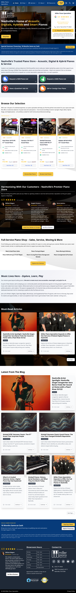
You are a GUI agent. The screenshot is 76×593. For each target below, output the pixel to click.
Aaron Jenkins (61, 203)
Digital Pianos (44, 340)
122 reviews (19, 200)
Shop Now (6, 36)
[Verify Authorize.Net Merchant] (44, 580)
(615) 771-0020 (59, 566)
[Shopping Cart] (73, 3)
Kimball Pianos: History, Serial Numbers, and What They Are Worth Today (38, 479)
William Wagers (10, 203)
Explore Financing (68, 528)
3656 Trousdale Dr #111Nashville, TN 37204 (61, 570)
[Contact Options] (66, 3)
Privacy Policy (71, 591)
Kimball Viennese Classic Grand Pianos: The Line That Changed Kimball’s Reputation (57, 435)
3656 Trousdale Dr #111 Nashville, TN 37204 (63, 22)
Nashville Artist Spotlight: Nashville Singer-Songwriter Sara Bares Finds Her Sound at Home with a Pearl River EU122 (19, 336)
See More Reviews (48, 227)
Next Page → (71, 359)
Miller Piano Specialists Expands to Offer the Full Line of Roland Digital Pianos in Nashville (56, 336)
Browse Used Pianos (45, 174)
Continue (30, 351)
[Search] (69, 3)
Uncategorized (7, 439)
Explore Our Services (38, 263)
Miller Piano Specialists (5, 3)
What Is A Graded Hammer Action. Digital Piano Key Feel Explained (12, 479)
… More (46, 221)
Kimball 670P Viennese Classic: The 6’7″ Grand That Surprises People (17, 435)
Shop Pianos (70, 47)
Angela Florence (36, 203)
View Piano (9, 165)
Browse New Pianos (30, 174)
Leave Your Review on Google (31, 227)
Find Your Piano (68, 524)
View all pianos (5, 116)
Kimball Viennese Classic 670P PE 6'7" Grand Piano (46, 143)
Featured (5, 340)
